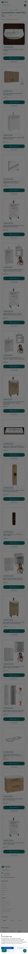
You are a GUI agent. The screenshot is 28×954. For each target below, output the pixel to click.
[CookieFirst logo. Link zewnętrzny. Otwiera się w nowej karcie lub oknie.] (1, 935)
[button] (4, 949)
